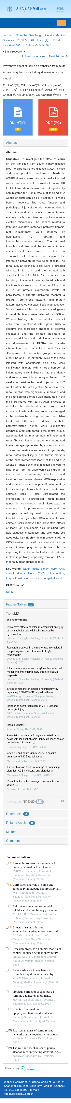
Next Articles (57, 56)
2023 (20, 40)
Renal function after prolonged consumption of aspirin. (33, 783)
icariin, (27, 568)
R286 (9, 592)
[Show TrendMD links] (62, 801)
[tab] (35, 143)
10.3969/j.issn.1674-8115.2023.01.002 (27, 44)
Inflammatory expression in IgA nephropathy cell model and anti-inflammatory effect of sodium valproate (34, 672)
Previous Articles (35, 56)
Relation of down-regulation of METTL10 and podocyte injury (32, 707)
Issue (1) (42, 40)
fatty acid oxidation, (18, 578)
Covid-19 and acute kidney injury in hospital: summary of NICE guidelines (32, 755)
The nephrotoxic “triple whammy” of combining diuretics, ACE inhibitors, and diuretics (33, 769)
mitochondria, (56, 573)
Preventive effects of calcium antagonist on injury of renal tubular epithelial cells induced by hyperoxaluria (35, 631)
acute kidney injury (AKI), (48, 568)
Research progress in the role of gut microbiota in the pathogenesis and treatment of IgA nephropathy (35, 651)
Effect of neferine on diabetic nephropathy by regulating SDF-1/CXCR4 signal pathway (32, 690)
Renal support (15, 724)
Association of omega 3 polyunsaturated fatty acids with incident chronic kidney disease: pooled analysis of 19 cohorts (35, 739)
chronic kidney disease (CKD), (27, 573)
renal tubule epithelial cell (47, 578)
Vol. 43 (29, 40)
